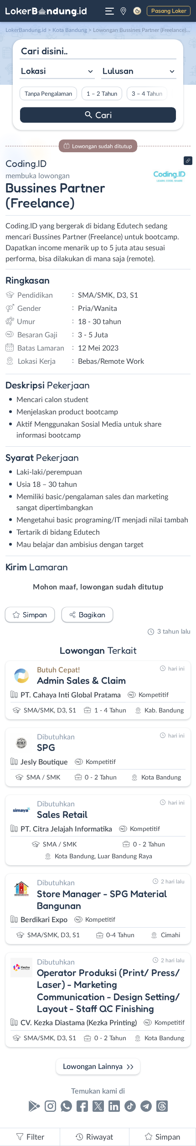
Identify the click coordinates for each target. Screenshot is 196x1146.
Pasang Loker (168, 10)
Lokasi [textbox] (33, 71)
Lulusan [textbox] (118, 71)
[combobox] (57, 72)
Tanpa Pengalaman (48, 94)
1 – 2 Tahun (102, 94)
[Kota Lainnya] (123, 11)
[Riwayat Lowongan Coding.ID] (170, 192)
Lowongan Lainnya (93, 1066)
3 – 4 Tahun (147, 94)
